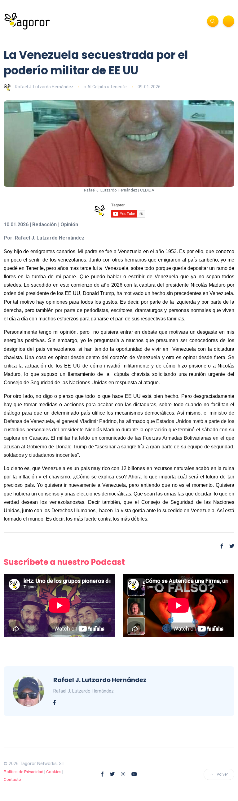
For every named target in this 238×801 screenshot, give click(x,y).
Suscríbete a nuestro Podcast (64, 562)
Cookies (53, 771)
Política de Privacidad (23, 771)
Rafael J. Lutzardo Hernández (44, 86)
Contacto (12, 779)
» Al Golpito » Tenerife (105, 86)
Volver (222, 774)
